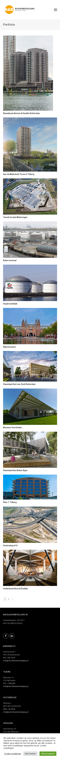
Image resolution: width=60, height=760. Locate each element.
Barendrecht (9, 646)
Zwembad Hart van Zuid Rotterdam (19, 384)
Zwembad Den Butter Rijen (15, 470)
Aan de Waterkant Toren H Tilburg (18, 174)
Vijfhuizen (8, 723)
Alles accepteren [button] (48, 754)
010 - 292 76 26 (9, 658)
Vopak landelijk (10, 304)
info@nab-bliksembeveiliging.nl (16, 661)
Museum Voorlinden (12, 427)
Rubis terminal (9, 260)
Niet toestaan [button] (30, 754)
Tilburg (6, 671)
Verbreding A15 (10, 545)
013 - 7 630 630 (9, 683)
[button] (55, 10)
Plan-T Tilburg (10, 502)
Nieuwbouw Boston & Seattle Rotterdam (21, 113)
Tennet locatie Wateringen (15, 217)
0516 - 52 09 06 (9, 709)
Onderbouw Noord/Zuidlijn (15, 588)
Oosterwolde (9, 697)
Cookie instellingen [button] (12, 753)
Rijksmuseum (9, 347)
